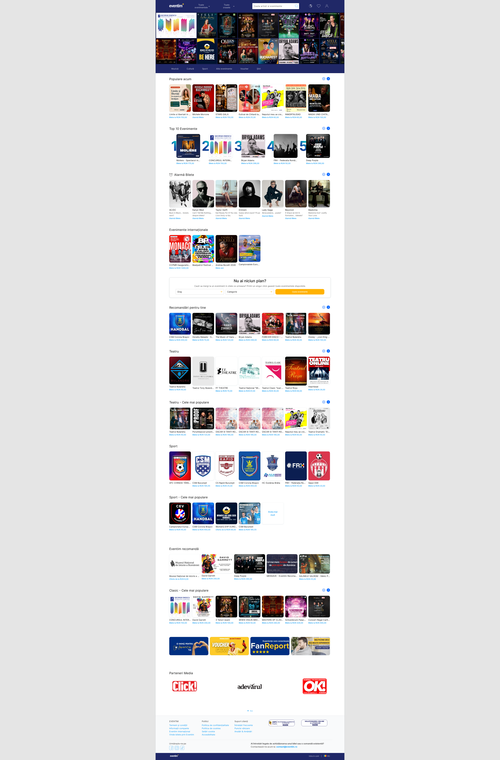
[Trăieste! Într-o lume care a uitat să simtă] (329, 51)
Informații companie (179, 728)
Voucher (244, 68)
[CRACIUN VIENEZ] (329, 25)
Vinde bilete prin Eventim (181, 734)
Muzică (174, 68)
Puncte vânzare (242, 728)
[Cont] (327, 6)
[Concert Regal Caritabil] (248, 25)
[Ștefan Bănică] (309, 25)
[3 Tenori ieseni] (227, 25)
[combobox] (273, 6)
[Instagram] (177, 747)
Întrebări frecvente (244, 725)
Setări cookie (208, 731)
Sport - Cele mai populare (188, 497)
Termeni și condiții (178, 725)
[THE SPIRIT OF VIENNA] (227, 51)
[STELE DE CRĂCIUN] (309, 51)
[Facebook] (171, 747)
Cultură (190, 68)
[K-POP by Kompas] (289, 25)
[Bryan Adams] (268, 51)
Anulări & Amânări (243, 731)
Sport (205, 68)
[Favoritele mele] (319, 6)
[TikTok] (182, 747)
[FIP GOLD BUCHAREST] (248, 51)
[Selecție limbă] (311, 6)
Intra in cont (314, 756)
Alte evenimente (224, 68)
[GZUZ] (268, 25)
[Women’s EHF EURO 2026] (207, 51)
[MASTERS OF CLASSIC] (166, 51)
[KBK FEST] (186, 51)
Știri (259, 68)
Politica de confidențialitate (215, 725)
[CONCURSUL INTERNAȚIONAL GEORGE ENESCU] (176, 25)
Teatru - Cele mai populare (189, 402)
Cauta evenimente (300, 292)
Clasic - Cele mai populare (188, 590)
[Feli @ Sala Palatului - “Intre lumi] (207, 25)
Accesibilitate (208, 734)
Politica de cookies (211, 728)
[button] (220, 38)
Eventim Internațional (179, 731)
